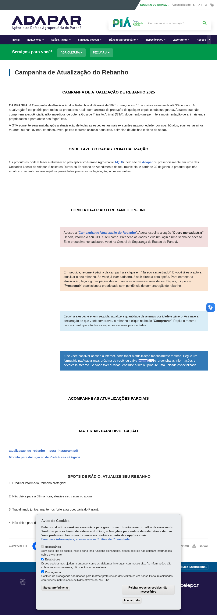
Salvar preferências (55, 587)
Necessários (53, 546)
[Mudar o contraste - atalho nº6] (194, 5)
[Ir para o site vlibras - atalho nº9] (212, 5)
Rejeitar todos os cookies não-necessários (148, 589)
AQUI (119, 162)
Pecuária (100, 52)
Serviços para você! (32, 52)
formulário (145, 360)
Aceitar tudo (132, 600)
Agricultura (71, 52)
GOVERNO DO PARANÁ (153, 5)
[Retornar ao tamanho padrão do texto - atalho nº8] (206, 5)
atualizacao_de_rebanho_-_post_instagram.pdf (43, 450)
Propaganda (53, 572)
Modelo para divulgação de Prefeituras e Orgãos (44, 457)
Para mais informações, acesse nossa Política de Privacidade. (86, 539)
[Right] (209, 39)
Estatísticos (52, 559)
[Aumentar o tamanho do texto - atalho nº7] (200, 5)
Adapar (147, 162)
